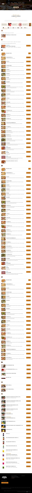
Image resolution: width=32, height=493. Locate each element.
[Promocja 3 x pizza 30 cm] (3, 35)
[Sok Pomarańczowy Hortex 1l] (3, 438)
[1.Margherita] (3, 58)
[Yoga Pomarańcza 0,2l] (3, 422)
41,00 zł (29, 201)
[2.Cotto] (3, 62)
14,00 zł (29, 389)
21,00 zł (29, 300)
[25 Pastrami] (3, 157)
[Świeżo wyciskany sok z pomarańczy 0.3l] (3, 426)
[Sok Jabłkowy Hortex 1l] (3, 442)
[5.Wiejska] (3, 74)
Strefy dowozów (21, 3)
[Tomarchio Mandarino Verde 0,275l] (3, 401)
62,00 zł (29, 147)
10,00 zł (29, 429)
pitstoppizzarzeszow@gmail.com (16, 477)
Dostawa (19, 2)
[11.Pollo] (3, 99)
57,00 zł (29, 102)
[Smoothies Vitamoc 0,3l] (3, 467)
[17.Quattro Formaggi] (3, 123)
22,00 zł (29, 349)
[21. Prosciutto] (3, 255)
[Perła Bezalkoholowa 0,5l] (3, 446)
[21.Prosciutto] (3, 139)
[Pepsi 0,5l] (3, 434)
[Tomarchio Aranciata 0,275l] (3, 410)
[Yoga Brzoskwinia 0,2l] (3, 418)
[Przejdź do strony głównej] (3, 4)
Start (9, 2)
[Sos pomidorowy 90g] (3, 370)
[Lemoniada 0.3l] (3, 430)
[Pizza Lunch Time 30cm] (3, 46)
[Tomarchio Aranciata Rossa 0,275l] (3, 397)
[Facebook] (2, 1)
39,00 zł (29, 193)
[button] (30, 0)
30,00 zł (29, 45)
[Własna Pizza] (3, 169)
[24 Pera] (3, 152)
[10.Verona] (3, 95)
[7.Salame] (3, 82)
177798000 (17, 476)
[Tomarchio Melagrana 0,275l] (3, 405)
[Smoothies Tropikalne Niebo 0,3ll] (3, 459)
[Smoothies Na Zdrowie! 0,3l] (3, 454)
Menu (12, 2)
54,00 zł (29, 69)
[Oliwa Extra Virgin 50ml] (3, 374)
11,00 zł (29, 413)
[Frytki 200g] (3, 386)
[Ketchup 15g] (3, 378)
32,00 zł (29, 172)
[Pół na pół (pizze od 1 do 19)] (3, 161)
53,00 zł (29, 65)
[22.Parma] (3, 144)
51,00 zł (29, 61)
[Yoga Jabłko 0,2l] (3, 414)
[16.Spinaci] (3, 119)
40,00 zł (29, 209)
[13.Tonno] (3, 107)
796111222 (14, 476)
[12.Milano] (3, 103)
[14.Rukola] (3, 111)
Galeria (23, 2)
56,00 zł (29, 73)
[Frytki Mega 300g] (3, 390)
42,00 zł (29, 217)
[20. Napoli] (3, 251)
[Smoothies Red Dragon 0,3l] (3, 463)
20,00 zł (29, 292)
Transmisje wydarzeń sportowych (16, 5)
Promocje (15, 2)
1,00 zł (29, 377)
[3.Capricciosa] (3, 66)
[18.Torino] (3, 127)
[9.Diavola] (3, 90)
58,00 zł (29, 122)
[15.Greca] (3, 115)
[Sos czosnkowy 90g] (3, 366)
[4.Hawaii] (3, 70)
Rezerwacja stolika (14, 3)
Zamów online (5, 482)
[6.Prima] (3, 78)
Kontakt (8, 3)
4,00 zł (29, 373)
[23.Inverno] (3, 148)
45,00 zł (29, 57)
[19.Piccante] (3, 131)
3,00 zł (29, 365)
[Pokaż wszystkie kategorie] (28, 27)
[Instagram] (3, 1)
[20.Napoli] (3, 135)
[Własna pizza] (3, 54)
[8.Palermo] (3, 86)
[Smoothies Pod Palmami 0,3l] (3, 450)
